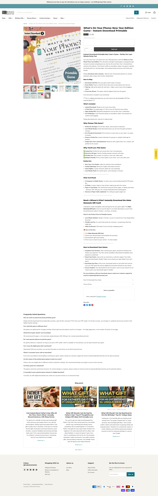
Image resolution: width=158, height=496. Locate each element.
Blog (62, 18)
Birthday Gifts (19, 18)
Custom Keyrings (45, 18)
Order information (93, 470)
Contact (153, 18)
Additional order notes (89, 38)
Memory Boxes (31, 18)
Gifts (10, 18)
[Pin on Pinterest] (92, 305)
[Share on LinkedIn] (90, 305)
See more (78, 450)
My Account (91, 472)
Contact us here (101, 296)
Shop (4, 18)
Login (149, 12)
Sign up (130, 474)
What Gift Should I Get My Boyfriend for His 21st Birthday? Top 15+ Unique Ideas (116, 414)
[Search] (136, 12)
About (55, 18)
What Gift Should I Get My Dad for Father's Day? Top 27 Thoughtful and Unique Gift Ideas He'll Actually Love (79, 415)
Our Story (69, 467)
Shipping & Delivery (143, 18)
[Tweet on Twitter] (87, 305)
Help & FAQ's (130, 18)
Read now (41, 440)
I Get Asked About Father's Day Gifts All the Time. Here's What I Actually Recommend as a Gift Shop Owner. (41, 415)
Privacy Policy (26, 484)
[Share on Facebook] (84, 305)
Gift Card (47, 474)
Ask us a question (109, 290)
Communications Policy (37, 484)
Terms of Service (49, 484)
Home (25, 23)
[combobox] (75, 12)
